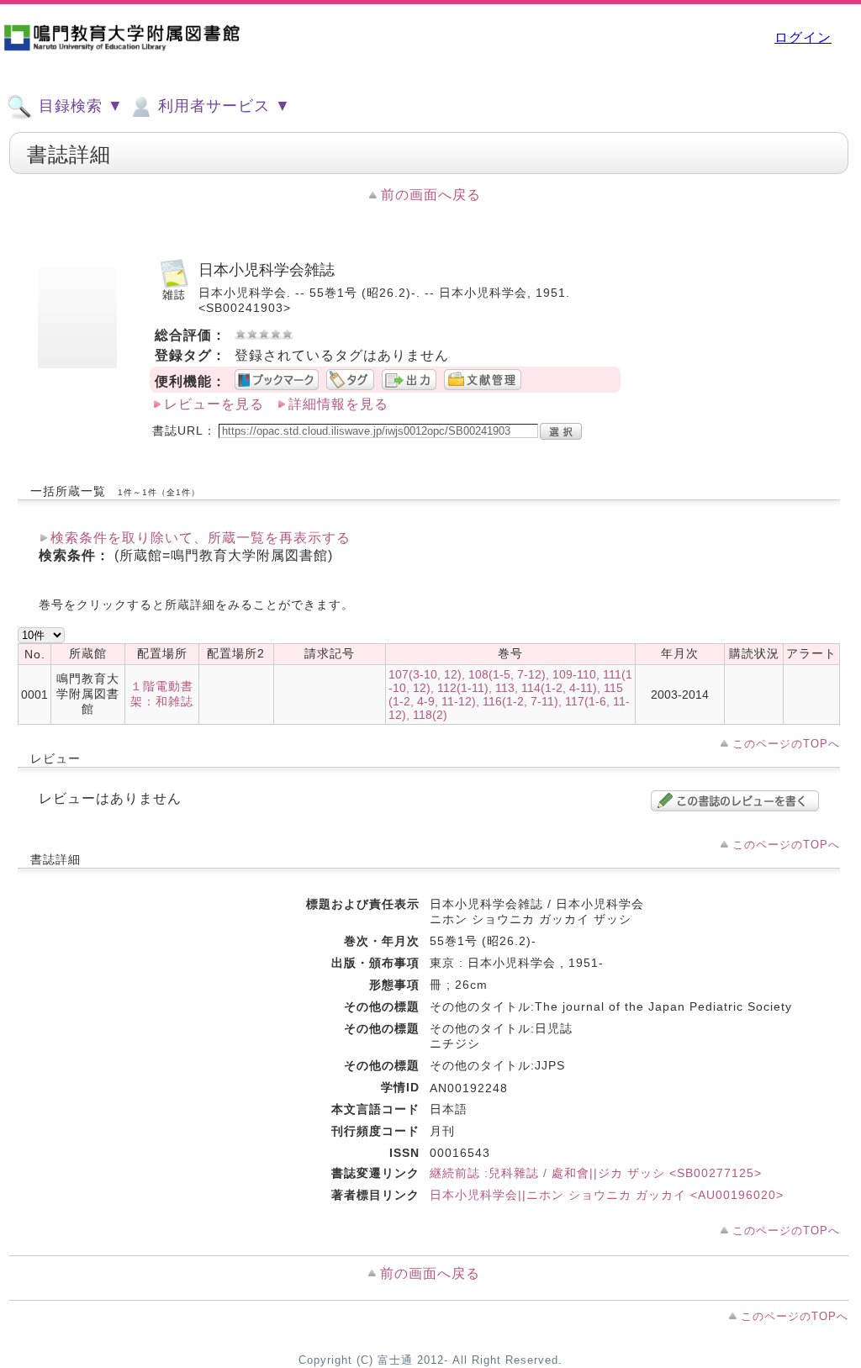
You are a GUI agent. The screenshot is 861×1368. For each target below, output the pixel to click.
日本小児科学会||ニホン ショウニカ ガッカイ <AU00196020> (607, 1195)
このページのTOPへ (786, 743)
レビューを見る (214, 404)
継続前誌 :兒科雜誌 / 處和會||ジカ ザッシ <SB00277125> (596, 1173)
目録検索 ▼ (79, 106)
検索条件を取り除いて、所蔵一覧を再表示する (200, 538)
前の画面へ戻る (431, 195)
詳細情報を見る (338, 404)
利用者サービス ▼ (222, 106)
